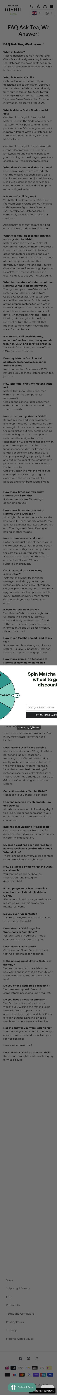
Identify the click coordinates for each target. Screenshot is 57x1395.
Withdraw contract (42, 1390)
